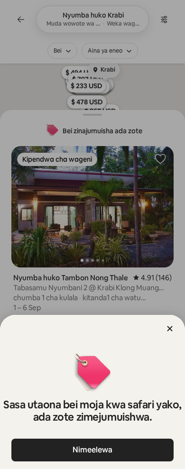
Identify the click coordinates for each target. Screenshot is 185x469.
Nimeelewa (92, 450)
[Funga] (170, 328)
